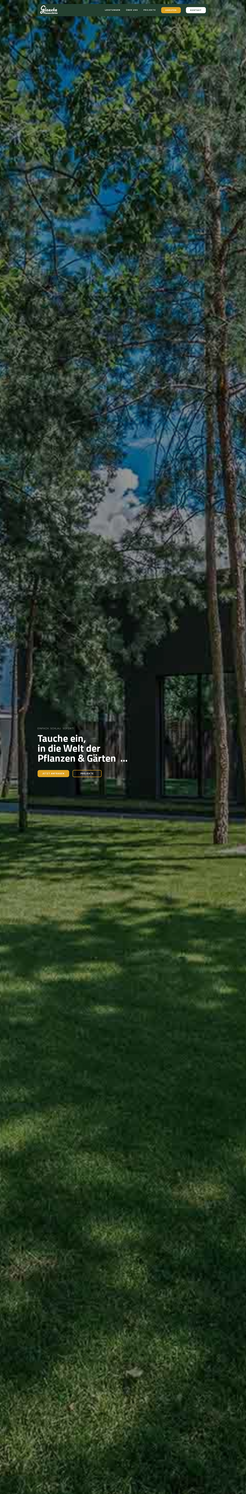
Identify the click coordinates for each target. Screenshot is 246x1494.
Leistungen (112, 10)
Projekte (87, 773)
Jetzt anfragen (53, 773)
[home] (49, 10)
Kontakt (196, 10)
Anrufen (171, 10)
